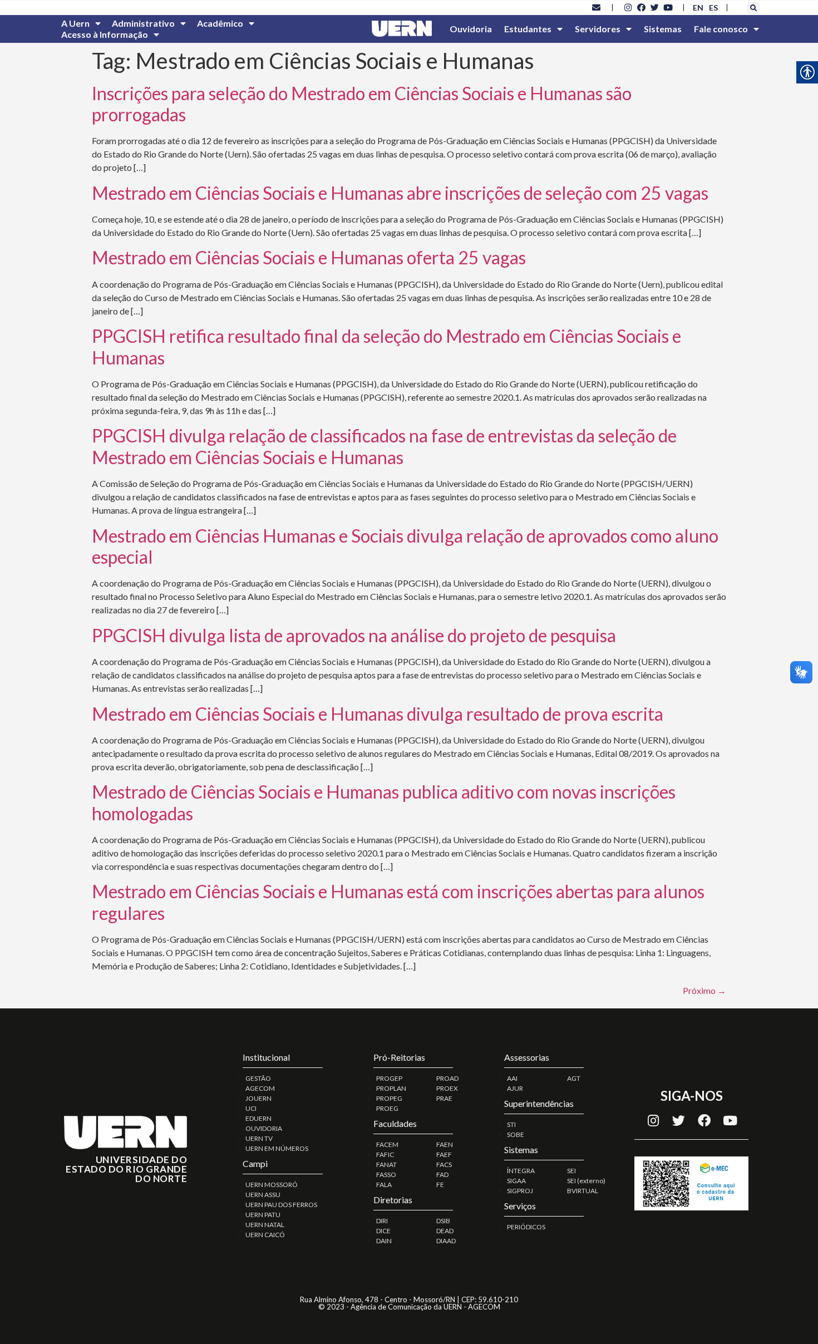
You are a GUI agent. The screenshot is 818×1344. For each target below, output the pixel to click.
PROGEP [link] (389, 1078)
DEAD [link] (445, 1231)
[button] (753, 8)
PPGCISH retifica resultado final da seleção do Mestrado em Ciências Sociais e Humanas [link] (386, 346)
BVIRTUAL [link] (582, 1191)
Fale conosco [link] (721, 28)
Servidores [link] (597, 28)
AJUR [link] (515, 1088)
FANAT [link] (386, 1164)
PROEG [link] (387, 1108)
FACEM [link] (387, 1144)
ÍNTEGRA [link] (521, 1170)
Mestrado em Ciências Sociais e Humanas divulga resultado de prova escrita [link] (377, 714)
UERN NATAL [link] (264, 1224)
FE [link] (440, 1184)
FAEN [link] (444, 1144)
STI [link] (511, 1124)
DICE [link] (383, 1231)
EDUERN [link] (258, 1118)
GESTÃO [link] (258, 1078)
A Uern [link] (75, 23)
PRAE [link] (444, 1098)
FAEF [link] (444, 1154)
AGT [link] (573, 1078)
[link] (596, 7)
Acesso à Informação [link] (104, 34)
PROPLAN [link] (391, 1088)
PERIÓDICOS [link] (526, 1227)
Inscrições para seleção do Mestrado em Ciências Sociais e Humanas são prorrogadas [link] (362, 103)
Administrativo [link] (143, 23)
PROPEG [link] (389, 1098)
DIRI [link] (382, 1221)
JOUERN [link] (258, 1098)
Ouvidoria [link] (471, 28)
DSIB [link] (443, 1221)
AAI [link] (512, 1078)
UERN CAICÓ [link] (265, 1234)
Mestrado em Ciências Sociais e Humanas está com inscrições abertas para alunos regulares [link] (398, 901)
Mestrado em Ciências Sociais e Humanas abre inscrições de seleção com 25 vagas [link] (400, 193)
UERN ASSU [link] (262, 1194)
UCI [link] (251, 1108)
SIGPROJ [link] (520, 1191)
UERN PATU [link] (262, 1214)
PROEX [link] (447, 1088)
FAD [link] (442, 1174)
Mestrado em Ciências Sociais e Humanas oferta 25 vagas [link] (309, 257)
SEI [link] (571, 1170)
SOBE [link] (515, 1134)
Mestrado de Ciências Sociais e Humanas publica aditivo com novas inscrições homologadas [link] (384, 802)
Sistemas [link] (663, 28)
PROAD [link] (447, 1078)
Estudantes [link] (527, 28)
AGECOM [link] (260, 1088)
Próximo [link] (704, 990)
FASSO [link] (386, 1174)
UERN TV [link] (259, 1138)
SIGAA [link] (516, 1180)
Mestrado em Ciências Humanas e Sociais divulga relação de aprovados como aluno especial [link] (405, 546)
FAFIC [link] (385, 1154)
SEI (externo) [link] (586, 1180)
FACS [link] (444, 1164)
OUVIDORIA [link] (263, 1128)
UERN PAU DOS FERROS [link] (281, 1204)
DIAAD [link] (446, 1241)
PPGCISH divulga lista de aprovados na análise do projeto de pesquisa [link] (354, 635)
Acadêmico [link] (220, 23)
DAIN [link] (384, 1241)
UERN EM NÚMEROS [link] (276, 1148)
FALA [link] (384, 1184)
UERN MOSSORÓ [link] (271, 1184)
